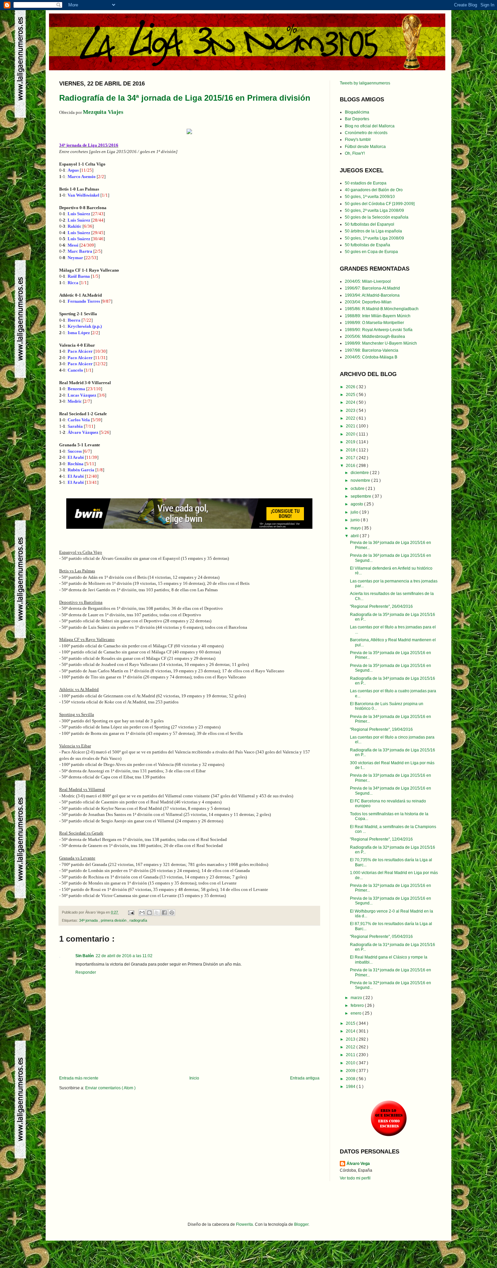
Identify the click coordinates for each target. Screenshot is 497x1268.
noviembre (361, 480)
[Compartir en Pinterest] (171, 912)
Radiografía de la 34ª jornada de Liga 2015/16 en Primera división (184, 97)
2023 (351, 410)
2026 (351, 386)
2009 (351, 1070)
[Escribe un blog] (149, 912)
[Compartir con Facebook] (164, 912)
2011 (351, 1054)
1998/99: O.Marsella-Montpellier (374, 322)
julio (355, 512)
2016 (351, 465)
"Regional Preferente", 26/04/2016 (381, 606)
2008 (351, 1078)
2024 (351, 402)
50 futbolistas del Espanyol (369, 224)
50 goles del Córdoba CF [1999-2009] (380, 203)
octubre (358, 488)
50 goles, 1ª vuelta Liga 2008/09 (374, 238)
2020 (351, 434)
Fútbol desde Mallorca (365, 146)
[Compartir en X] (156, 912)
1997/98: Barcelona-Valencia (371, 350)
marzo (357, 997)
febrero (358, 1005)
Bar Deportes (357, 119)
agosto (357, 504)
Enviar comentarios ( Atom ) (110, 1088)
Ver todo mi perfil (355, 1178)
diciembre (360, 472)
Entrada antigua (305, 1078)
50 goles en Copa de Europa (371, 251)
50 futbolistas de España (367, 245)
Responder (85, 972)
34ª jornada (89, 920)
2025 (351, 394)
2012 (351, 1047)
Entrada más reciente (78, 1078)
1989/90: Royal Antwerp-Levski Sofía (378, 329)
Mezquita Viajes (103, 112)
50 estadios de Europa (365, 183)
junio (356, 520)
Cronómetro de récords (366, 132)
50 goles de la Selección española (376, 217)
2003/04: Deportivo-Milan (368, 302)
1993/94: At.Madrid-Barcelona (372, 295)
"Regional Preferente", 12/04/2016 (381, 839)
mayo (356, 528)
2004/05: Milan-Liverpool (368, 281)
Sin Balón (84, 955)
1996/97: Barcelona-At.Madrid (372, 288)
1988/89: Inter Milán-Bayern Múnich (377, 316)
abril (355, 535)
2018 (351, 450)
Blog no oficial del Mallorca (370, 126)
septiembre (361, 496)
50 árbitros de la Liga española (373, 231)
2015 (351, 1023)
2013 (351, 1039)
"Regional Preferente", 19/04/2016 (381, 729)
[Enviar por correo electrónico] (142, 912)
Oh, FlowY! (355, 153)
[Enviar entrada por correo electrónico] (130, 912)
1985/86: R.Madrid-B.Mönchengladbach (382, 308)
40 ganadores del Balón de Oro (374, 190)
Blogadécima (357, 112)
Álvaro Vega (358, 1163)
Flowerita (244, 1224)
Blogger (301, 1224)
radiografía (138, 920)
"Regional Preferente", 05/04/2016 (381, 936)
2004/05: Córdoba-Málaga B (371, 357)
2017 (351, 457)
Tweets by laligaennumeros (365, 83)
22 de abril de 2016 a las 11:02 (124, 955)
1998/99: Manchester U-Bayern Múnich (381, 343)
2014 (351, 1031)
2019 (351, 442)
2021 (351, 426)
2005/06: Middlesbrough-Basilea (375, 336)
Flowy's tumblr (358, 139)
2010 (351, 1063)
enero (356, 1013)
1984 (351, 1086)
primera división (114, 920)
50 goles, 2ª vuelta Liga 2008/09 (374, 210)
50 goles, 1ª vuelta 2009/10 (370, 196)
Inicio (194, 1078)
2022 (351, 418)
